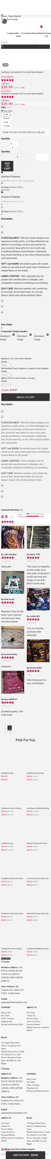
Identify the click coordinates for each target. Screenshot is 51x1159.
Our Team (31, 1013)
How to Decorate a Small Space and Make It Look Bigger (11, 1060)
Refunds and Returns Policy (12, 1024)
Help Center (6, 1013)
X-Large (6, 126)
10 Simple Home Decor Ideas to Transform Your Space (11, 1046)
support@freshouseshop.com (14, 1002)
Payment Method (33, 1024)
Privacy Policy (32, 1019)
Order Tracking (7, 1019)
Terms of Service (33, 1021)
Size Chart (5, 1016)
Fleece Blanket (7, 77)
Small (5, 114)
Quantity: (5, 138)
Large (5, 122)
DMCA (29, 1030)
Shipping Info (6, 1021)
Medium (6, 118)
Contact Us (31, 1016)
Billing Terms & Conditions (38, 1027)
